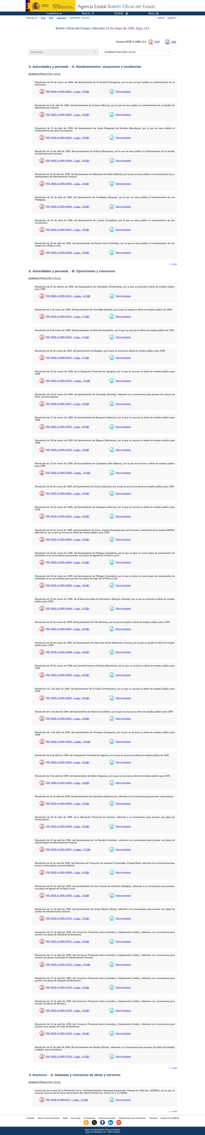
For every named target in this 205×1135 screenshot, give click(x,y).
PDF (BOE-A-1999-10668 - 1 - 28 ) (67, 252)
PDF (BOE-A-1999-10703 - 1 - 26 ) (67, 987)
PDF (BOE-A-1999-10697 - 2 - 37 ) (68, 849)
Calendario (61, 18)
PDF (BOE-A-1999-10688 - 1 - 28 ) (67, 652)
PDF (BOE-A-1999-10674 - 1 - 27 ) (67, 337)
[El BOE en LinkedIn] (110, 1124)
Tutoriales (153, 1118)
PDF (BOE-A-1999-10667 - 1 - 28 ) (67, 229)
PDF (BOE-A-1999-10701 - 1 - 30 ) (67, 941)
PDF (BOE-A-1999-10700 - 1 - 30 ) (67, 918)
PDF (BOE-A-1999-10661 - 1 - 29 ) (67, 91)
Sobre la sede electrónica (48, 1118)
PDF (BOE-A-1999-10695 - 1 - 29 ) (67, 803)
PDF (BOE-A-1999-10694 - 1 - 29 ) (67, 783)
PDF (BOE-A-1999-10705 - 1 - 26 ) (67, 1033)
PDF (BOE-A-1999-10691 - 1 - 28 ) (67, 718)
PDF (157, 42)
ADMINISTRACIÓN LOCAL (120, 52)
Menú (151, 13)
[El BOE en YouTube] (118, 1124)
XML (173, 42)
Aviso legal (76, 1118)
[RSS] (86, 1124)
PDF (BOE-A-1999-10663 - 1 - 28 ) (67, 137)
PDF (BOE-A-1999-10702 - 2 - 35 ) (68, 964)
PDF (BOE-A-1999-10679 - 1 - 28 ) (67, 450)
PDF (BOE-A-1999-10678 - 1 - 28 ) (67, 426)
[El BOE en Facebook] (102, 1124)
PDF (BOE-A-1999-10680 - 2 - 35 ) (68, 472)
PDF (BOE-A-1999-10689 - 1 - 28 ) (67, 675)
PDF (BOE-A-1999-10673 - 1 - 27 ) (67, 316)
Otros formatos (123, 91)
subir (174, 264)
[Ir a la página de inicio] (116, 7)
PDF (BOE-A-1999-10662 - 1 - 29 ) (67, 114)
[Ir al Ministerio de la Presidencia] (50, 6)
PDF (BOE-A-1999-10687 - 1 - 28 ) (67, 629)
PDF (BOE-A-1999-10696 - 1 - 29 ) (67, 826)
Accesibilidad (89, 1118)
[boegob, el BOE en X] (94, 1124)
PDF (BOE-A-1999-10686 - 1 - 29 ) (67, 608)
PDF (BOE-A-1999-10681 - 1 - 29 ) (67, 493)
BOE (51, 18)
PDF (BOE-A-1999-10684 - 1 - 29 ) (67, 562)
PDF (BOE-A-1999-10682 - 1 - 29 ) (67, 516)
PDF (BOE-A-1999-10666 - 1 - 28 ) (67, 206)
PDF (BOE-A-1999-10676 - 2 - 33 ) (68, 380)
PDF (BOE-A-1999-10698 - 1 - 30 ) (67, 872)
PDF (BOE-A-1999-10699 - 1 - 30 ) (67, 895)
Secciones (37, 52)
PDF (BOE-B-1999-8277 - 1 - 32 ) (67, 1099)
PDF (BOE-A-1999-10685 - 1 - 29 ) (67, 585)
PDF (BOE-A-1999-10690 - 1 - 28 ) (67, 698)
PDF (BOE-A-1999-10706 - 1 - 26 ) (67, 1056)
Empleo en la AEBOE (170, 1118)
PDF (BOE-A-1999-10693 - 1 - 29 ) (67, 762)
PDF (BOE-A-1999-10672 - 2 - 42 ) (68, 296)
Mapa (65, 1118)
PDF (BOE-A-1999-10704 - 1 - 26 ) (67, 1010)
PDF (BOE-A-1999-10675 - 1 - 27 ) (67, 357)
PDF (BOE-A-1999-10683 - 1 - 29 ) (67, 539)
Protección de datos (107, 1118)
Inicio (43, 18)
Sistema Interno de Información (132, 1118)
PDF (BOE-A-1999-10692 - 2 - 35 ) (68, 741)
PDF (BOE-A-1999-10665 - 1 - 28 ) (67, 183)
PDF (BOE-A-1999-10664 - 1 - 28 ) (67, 160)
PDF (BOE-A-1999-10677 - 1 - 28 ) (67, 404)
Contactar (30, 1118)
